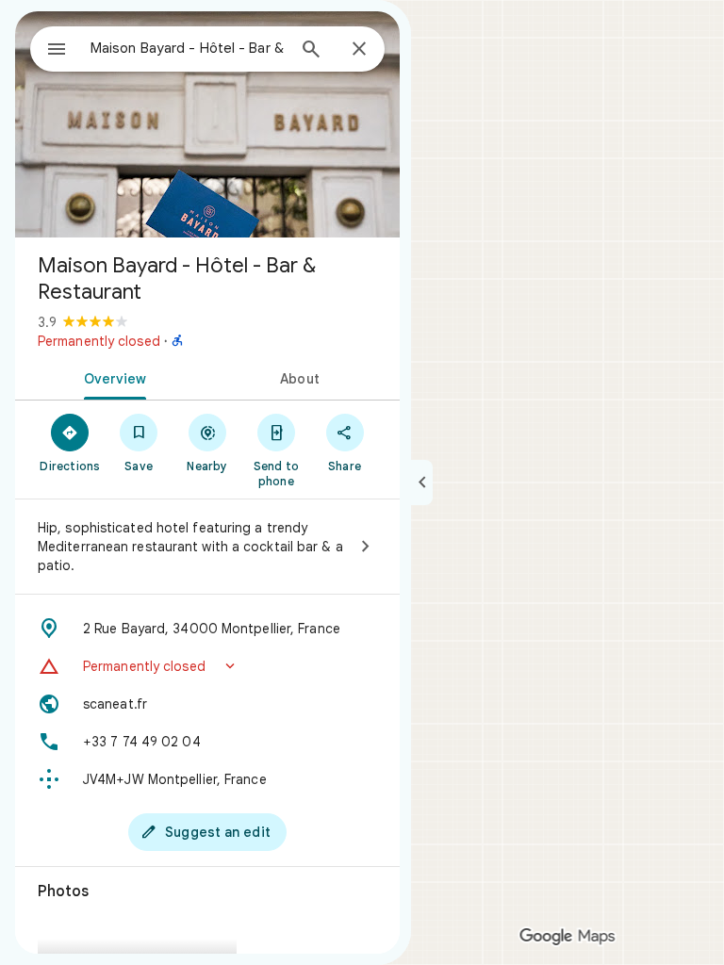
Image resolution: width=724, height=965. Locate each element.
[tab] (111, 377)
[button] (207, 666)
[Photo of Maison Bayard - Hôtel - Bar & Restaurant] (207, 124)
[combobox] (187, 48)
